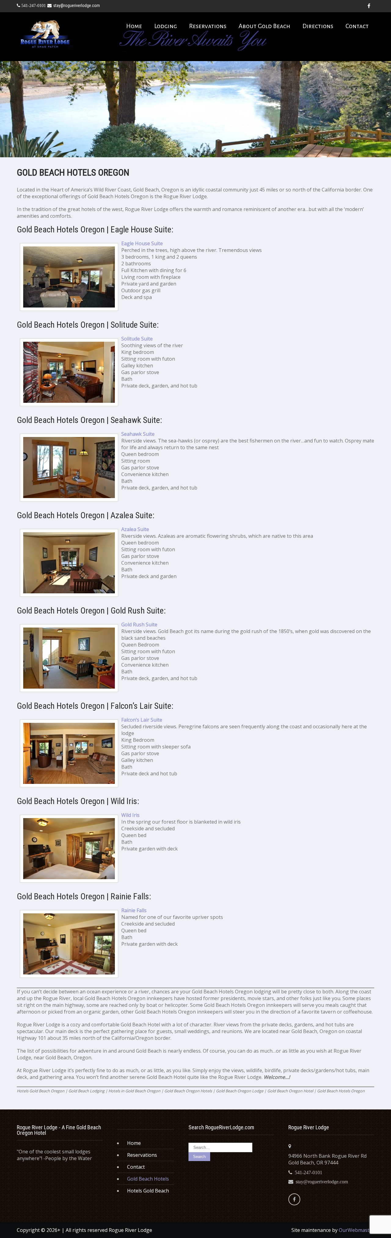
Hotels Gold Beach (148, 1190)
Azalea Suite (135, 529)
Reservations (207, 26)
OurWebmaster (356, 1230)
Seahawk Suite (138, 434)
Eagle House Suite (142, 243)
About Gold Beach (264, 26)
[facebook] (368, 6)
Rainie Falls (134, 910)
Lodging (165, 26)
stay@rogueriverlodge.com (76, 5)
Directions (317, 26)
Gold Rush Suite (139, 624)
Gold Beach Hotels (148, 1178)
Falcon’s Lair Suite (141, 719)
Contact (357, 26)
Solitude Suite (137, 338)
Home (134, 26)
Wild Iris (130, 815)
